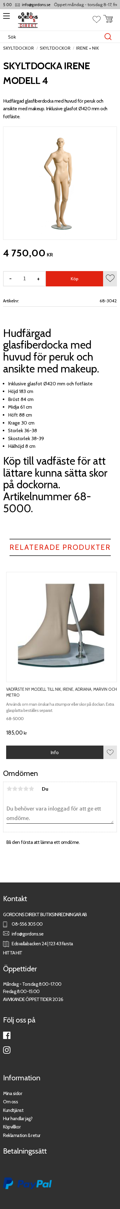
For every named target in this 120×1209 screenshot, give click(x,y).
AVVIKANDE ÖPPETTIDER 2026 (33, 999)
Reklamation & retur (22, 1135)
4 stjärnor (26, 789)
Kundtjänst (13, 1110)
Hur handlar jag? (17, 1118)
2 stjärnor (15, 789)
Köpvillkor (12, 1127)
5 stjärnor (31, 789)
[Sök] (108, 37)
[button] (5, 18)
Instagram (6, 1050)
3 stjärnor (20, 789)
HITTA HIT (12, 953)
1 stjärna (9, 789)
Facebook (6, 1035)
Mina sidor (12, 1093)
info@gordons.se (32, 4)
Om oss (10, 1102)
